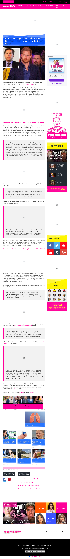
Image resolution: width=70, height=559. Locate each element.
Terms (38, 545)
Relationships (37, 5)
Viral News (57, 6)
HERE (13, 388)
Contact (49, 545)
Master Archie (28, 482)
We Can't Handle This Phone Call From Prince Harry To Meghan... (38, 406)
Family (20, 482)
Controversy (49, 5)
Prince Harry (30, 489)
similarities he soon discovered (23, 325)
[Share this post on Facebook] (4, 479)
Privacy (33, 545)
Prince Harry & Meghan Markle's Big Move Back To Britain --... (8, 406)
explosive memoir (28, 84)
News (48, 532)
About (19, 545)
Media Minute (22, 485)
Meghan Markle (33, 485)
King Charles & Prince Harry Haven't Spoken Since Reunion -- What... (18, 406)
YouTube (21, 392)
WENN (31, 392)
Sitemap (43, 545)
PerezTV (28, 5)
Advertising (26, 545)
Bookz (29, 479)
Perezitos (21, 489)
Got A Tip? (8, 2)
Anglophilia (21, 479)
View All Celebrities (57, 306)
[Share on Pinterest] (9, 479)
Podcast (63, 5)
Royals (38, 489)
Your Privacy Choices (36, 556)
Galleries (63, 532)
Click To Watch (56, 189)
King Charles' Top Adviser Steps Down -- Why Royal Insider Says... (28, 406)
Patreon (20, 5)
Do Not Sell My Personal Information (35, 551)
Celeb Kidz (36, 479)
